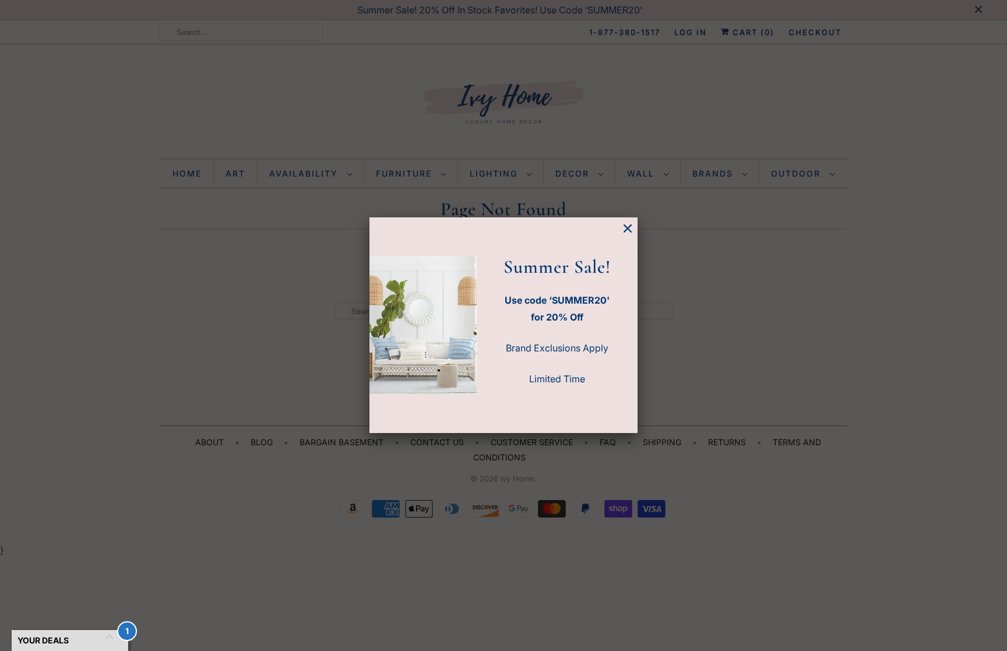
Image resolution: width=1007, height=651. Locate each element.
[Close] (628, 228)
